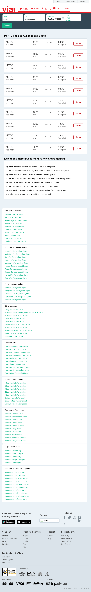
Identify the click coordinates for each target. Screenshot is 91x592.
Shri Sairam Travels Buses (15, 318)
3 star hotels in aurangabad (15, 389)
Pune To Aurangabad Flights (15, 300)
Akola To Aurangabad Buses (16, 260)
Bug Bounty (65, 544)
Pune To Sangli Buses (13, 428)
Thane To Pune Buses (13, 229)
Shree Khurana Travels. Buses (16, 333)
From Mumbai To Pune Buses (16, 346)
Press (4, 541)
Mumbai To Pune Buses (14, 214)
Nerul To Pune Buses (13, 217)
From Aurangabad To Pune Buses (18, 355)
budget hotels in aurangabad (16, 398)
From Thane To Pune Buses (15, 364)
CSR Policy (65, 535)
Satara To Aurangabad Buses (16, 278)
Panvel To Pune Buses (13, 238)
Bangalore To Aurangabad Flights (17, 291)
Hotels (25, 538)
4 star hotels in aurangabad (15, 392)
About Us (5, 535)
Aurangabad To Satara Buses (16, 499)
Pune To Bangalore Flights (15, 459)
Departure (51, 16)
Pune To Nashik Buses (13, 420)
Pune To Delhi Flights (13, 462)
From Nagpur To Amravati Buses (17, 367)
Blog (49, 538)
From (5, 16)
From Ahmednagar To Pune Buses (18, 352)
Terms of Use (66, 541)
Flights (25, 535)
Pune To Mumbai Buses (14, 414)
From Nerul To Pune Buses (15, 349)
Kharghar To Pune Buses (14, 226)
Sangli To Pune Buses (13, 235)
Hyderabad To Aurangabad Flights (18, 297)
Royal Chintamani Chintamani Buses (18, 330)
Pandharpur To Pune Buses (15, 241)
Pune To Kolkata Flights (14, 453)
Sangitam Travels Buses (14, 309)
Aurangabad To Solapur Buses (16, 487)
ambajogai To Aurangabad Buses (17, 254)
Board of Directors (9, 538)
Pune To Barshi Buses (13, 434)
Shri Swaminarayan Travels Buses (18, 324)
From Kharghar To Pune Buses (17, 361)
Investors (5, 544)
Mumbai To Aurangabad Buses (17, 263)
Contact (51, 535)
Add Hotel (6, 557)
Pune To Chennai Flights (14, 456)
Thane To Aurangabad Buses (16, 269)
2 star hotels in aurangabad (15, 386)
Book (78, 44)
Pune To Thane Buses (13, 423)
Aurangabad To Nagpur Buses (16, 478)
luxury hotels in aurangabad (16, 404)
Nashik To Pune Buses (13, 223)
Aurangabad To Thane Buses (16, 493)
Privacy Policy (66, 538)
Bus (24, 544)
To (26, 16)
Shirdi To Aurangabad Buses (15, 257)
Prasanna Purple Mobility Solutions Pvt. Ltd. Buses (24, 312)
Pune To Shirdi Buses (13, 431)
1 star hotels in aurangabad (15, 383)
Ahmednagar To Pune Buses (16, 220)
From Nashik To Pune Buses (16, 358)
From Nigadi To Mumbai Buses (17, 370)
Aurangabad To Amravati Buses (17, 484)
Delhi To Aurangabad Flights (15, 288)
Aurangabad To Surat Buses (15, 490)
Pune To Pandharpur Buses (15, 437)
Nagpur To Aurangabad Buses (16, 266)
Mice (25, 547)
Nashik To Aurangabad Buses (16, 251)
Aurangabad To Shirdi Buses (15, 475)
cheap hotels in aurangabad (16, 401)
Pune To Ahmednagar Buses (16, 417)
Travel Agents (7, 560)
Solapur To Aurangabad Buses (16, 272)
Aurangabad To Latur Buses (15, 472)
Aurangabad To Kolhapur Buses (17, 496)
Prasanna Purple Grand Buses (16, 315)
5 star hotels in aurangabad (15, 395)
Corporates (6, 562)
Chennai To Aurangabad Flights (17, 294)
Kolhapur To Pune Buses (14, 232)
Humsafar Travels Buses (14, 336)
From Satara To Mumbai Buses (17, 373)
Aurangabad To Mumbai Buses (17, 481)
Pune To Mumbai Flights (14, 450)
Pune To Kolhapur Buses (14, 425)
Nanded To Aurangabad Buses (16, 275)
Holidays (26, 541)
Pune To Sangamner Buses (15, 440)
